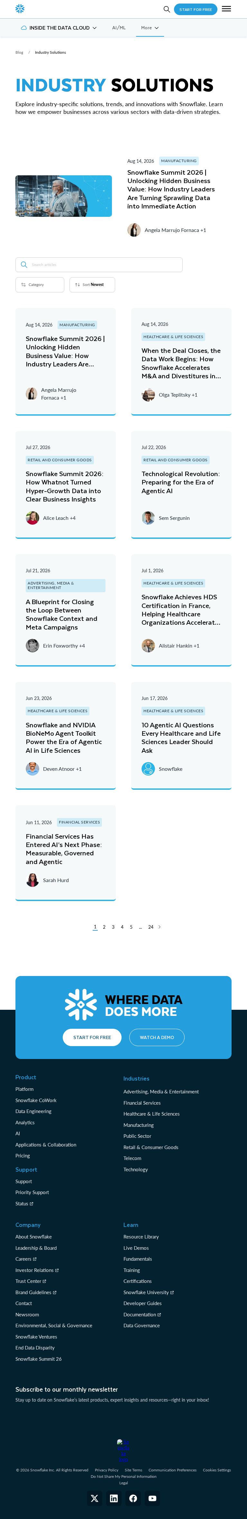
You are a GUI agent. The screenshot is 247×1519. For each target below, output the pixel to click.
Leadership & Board (36, 1248)
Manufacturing (139, 1125)
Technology (136, 1169)
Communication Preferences (173, 1470)
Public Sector (137, 1136)
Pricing (22, 1155)
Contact (23, 1303)
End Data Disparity (35, 1347)
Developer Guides (143, 1303)
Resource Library (141, 1236)
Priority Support (32, 1192)
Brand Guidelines (33, 1292)
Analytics (25, 1122)
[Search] (167, 9)
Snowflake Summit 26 (38, 1359)
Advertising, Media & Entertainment (161, 1091)
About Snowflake (33, 1236)
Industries (137, 1078)
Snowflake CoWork (36, 1100)
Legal (123, 1482)
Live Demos (136, 1248)
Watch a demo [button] (157, 1037)
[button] (226, 9)
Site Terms (133, 1470)
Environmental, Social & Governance (53, 1325)
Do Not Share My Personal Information (124, 1476)
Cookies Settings (217, 1470)
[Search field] (24, 265)
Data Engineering (33, 1111)
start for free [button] (195, 9)
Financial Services (142, 1103)
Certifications (138, 1281)
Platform (24, 1089)
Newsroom (27, 1314)
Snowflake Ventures (36, 1336)
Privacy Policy (106, 1470)
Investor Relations (34, 1270)
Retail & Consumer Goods (151, 1147)
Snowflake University (146, 1292)
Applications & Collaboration (45, 1144)
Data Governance (142, 1325)
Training (132, 1270)
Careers (23, 1259)
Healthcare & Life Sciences (152, 1114)
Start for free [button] (92, 1037)
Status (21, 1203)
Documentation (140, 1314)
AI (17, 1133)
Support (23, 1181)
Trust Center (28, 1281)
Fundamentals (138, 1259)
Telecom (132, 1158)
